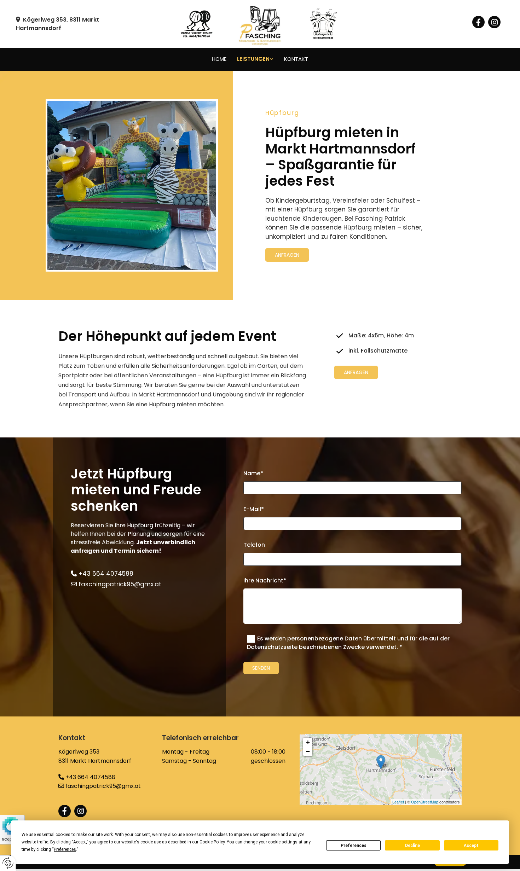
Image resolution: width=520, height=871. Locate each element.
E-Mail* (253, 509)
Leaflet (398, 802)
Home (219, 59)
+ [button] (308, 742)
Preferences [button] (65, 849)
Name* (253, 473)
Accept (471, 845)
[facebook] (478, 22)
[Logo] (260, 24)
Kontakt (296, 59)
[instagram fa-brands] (494, 22)
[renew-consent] (8, 863)
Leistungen (253, 59)
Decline (412, 845)
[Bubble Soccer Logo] (177, 24)
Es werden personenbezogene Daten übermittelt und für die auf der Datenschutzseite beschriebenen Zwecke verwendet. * (348, 642)
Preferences (353, 845)
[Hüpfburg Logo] (343, 24)
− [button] (308, 751)
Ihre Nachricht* (264, 580)
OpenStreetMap (424, 802)
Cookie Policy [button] (212, 842)
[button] (287, 255)
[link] (255, 59)
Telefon (254, 545)
